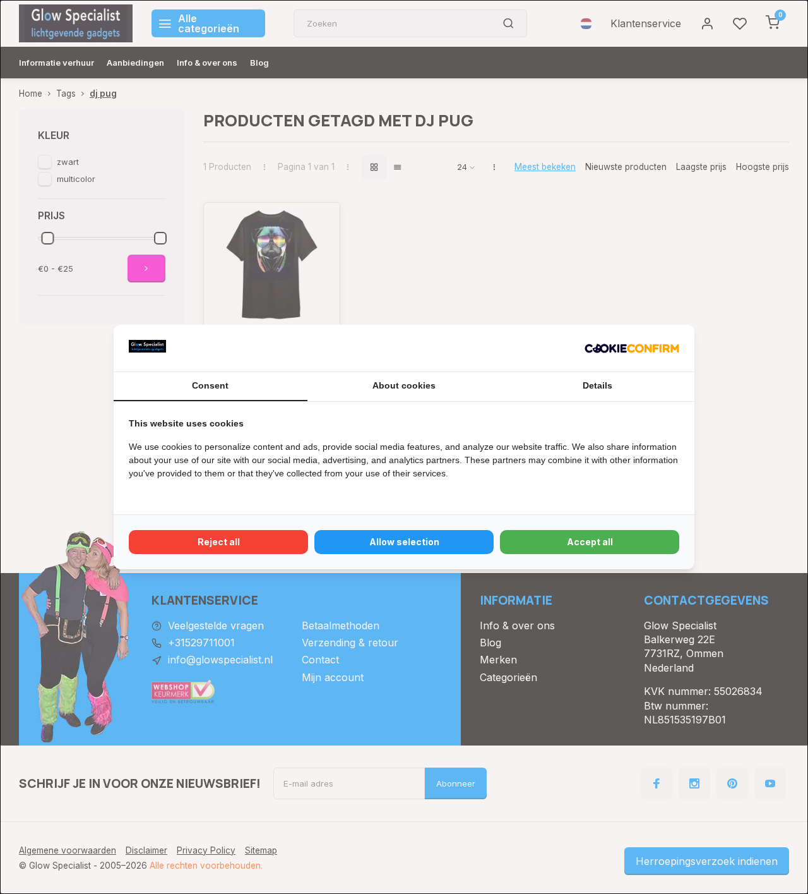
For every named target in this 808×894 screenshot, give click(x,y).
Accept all (590, 541)
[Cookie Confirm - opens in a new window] (632, 348)
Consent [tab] (210, 385)
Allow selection (404, 541)
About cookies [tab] (404, 385)
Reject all (219, 541)
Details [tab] (597, 385)
